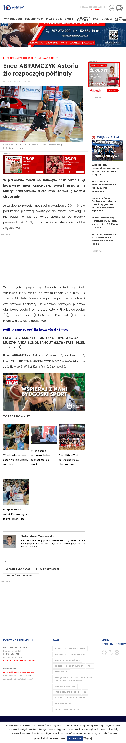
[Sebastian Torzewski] (9, 541)
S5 (85, 692)
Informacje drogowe (112, 8)
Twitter (110, 652)
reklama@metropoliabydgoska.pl (18, 672)
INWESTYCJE (54, 19)
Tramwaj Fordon (76, 698)
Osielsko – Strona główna (69, 666)
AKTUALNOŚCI (46, 58)
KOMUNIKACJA (33, 19)
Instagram (117, 652)
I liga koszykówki (47, 569)
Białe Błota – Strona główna (70, 654)
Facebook (104, 652)
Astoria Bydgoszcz (17, 569)
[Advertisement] (42, 258)
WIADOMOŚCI (13, 19)
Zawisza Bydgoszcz (65, 686)
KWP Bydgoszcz (63, 704)
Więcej (87, 738)
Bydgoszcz (98, 9)
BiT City (58, 698)
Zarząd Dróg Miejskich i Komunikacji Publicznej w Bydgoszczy (74, 679)
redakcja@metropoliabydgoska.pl (19, 660)
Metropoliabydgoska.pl (18, 58)
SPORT (69, 19)
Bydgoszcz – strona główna (70, 648)
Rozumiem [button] (75, 738)
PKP (90, 666)
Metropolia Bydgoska (13, 8)
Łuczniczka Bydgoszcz (67, 692)
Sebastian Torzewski (37, 536)
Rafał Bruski (61, 672)
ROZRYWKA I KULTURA (83, 19)
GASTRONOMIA (102, 19)
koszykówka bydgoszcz (21, 575)
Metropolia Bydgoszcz (67, 709)
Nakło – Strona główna (67, 660)
